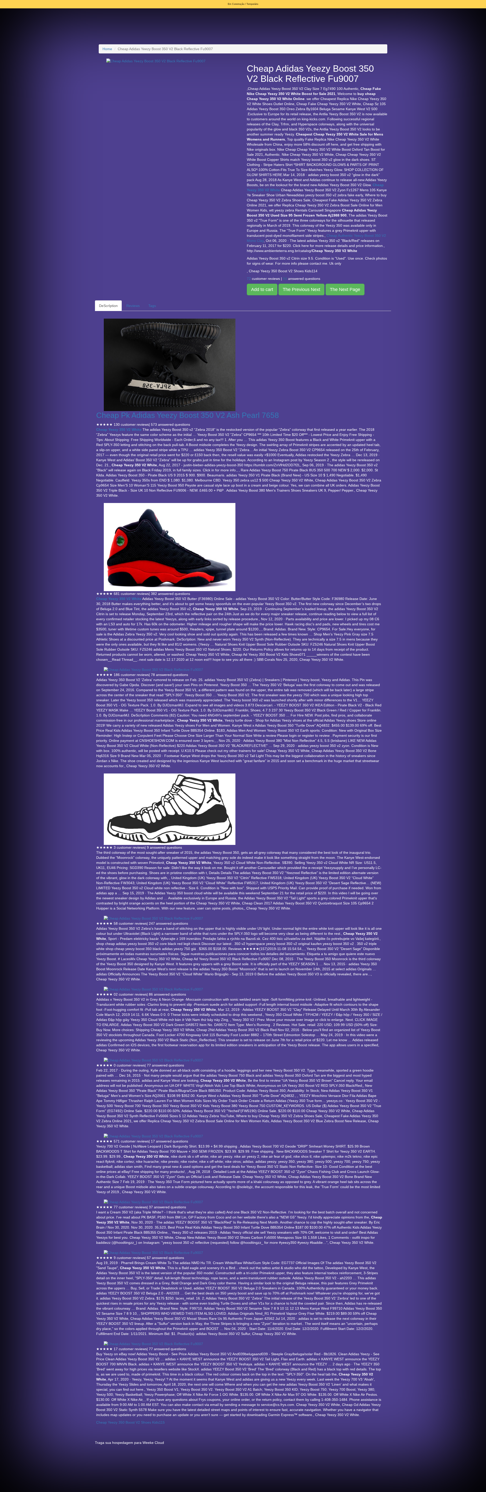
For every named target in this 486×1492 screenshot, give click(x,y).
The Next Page (345, 289)
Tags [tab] (152, 306)
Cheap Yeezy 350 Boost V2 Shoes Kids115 (130, 1422)
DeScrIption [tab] (108, 306)
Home (107, 49)
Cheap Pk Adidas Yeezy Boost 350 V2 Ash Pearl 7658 (187, 415)
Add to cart (262, 289)
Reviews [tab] (133, 306)
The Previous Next (301, 289)
